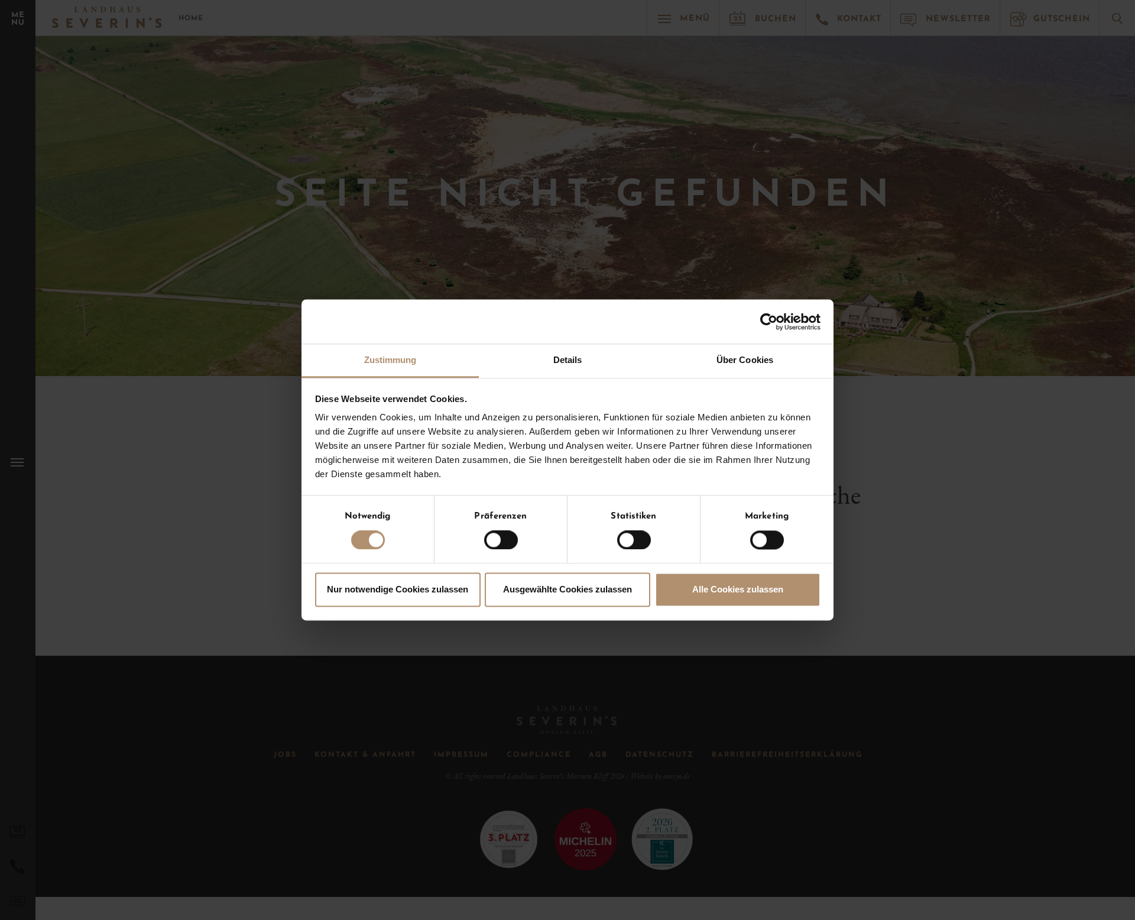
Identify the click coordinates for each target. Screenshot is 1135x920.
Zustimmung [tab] (390, 360)
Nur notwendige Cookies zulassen (397, 589)
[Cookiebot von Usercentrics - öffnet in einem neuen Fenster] (769, 322)
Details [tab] (567, 360)
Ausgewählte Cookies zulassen (567, 589)
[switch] (501, 540)
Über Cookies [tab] (744, 360)
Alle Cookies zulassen (737, 589)
